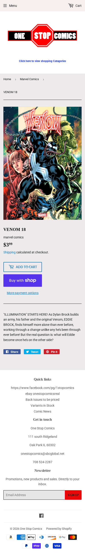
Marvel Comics (29, 79)
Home (7, 79)
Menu (13, 5)
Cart (78, 5)
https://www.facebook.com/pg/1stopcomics (42, 388)
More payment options (23, 293)
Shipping (9, 252)
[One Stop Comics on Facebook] (41, 516)
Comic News (42, 411)
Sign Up (73, 495)
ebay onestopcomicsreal (42, 394)
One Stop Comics (31, 528)
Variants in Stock (42, 405)
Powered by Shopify (59, 528)
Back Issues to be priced (42, 399)
